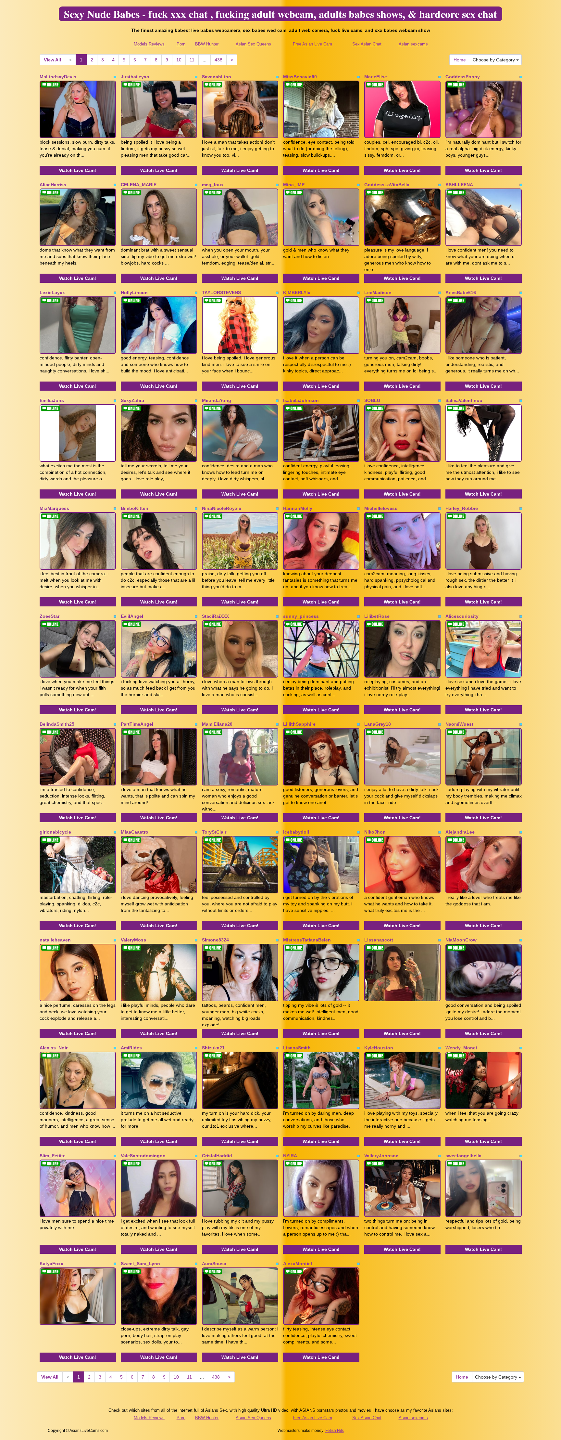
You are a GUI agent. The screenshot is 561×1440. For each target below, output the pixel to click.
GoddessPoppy (462, 76)
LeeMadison (378, 292)
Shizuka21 (213, 1047)
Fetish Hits (334, 1430)
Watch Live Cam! (77, 170)
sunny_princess (301, 616)
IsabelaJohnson (301, 400)
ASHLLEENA (459, 184)
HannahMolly (297, 508)
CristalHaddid (217, 1155)
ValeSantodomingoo (143, 1155)
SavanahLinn (216, 76)
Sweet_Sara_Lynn (140, 1263)
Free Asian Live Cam (312, 44)
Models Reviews (149, 44)
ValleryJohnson (381, 1155)
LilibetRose (377, 616)
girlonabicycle (55, 832)
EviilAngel (132, 616)
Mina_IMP (294, 184)
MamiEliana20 (217, 724)
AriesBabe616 (460, 292)
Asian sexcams (413, 44)
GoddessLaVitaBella (386, 184)
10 (178, 59)
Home (460, 59)
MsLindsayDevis (58, 76)
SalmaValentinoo (463, 400)
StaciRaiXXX (215, 616)
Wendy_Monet (461, 1047)
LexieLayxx (52, 292)
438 (218, 59)
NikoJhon (375, 832)
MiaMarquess (54, 508)
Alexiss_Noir (54, 1047)
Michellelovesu (381, 508)
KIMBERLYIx (296, 292)
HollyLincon (134, 292)
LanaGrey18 (377, 724)
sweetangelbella (463, 1155)
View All (52, 59)
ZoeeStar (49, 616)
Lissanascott (378, 939)
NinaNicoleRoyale (221, 508)
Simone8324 (215, 939)
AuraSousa (214, 1263)
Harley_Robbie (461, 508)
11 (192, 59)
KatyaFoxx (51, 1263)
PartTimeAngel (137, 724)
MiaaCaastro (134, 832)
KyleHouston (378, 1047)
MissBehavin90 (300, 76)
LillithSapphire (299, 724)
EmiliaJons (52, 400)
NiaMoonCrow (461, 939)
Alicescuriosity (462, 616)
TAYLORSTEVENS (221, 292)
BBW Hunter (206, 44)
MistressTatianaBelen (307, 939)
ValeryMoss (133, 939)
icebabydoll (296, 832)
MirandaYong (216, 400)
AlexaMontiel (297, 1263)
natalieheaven (55, 939)
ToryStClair (214, 832)
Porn (181, 44)
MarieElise (375, 76)
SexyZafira (132, 400)
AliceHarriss (53, 184)
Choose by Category (494, 59)
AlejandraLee (460, 832)
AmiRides (131, 1047)
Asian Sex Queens (253, 44)
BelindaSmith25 (57, 724)
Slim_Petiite (53, 1155)
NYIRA (290, 1155)
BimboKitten (134, 508)
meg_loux (213, 184)
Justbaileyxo (135, 76)
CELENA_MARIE (138, 184)
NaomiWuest (459, 724)
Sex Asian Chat (366, 44)
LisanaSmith (297, 1047)
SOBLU (372, 400)
